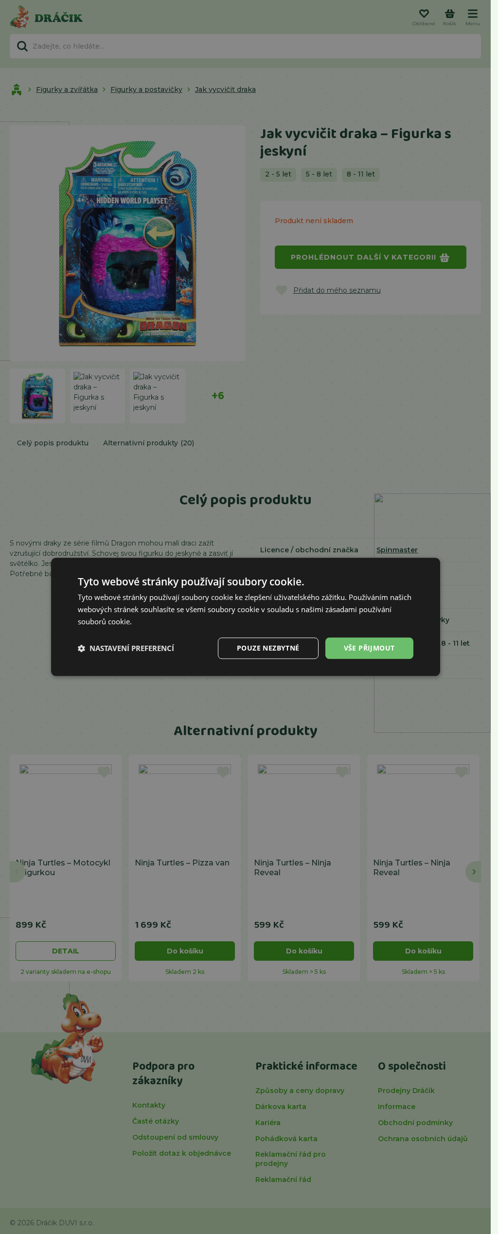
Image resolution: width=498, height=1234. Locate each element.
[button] (126, 648)
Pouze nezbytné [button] (268, 647)
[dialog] (245, 617)
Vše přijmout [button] (369, 647)
